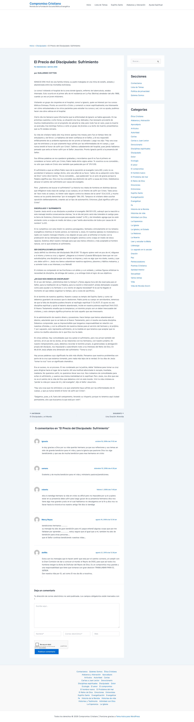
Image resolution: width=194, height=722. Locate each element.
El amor (134, 165)
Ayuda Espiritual (156, 5)
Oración (134, 253)
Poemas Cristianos (139, 266)
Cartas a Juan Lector (140, 140)
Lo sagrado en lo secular (141, 249)
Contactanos (136, 83)
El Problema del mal (139, 177)
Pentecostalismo (138, 262)
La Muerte (135, 237)
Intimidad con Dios (139, 217)
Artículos (135, 128)
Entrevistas (135, 189)
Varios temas (136, 278)
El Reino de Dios (138, 181)
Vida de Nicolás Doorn (140, 286)
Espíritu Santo (117, 5)
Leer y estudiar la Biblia (141, 241)
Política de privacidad (140, 91)
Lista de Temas (101, 5)
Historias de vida (138, 213)
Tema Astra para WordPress (128, 716)
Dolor (133, 157)
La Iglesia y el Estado (140, 229)
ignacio (45, 441)
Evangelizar (136, 201)
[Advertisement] (97, 27)
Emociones (135, 185)
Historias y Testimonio (88, 701)
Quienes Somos (137, 95)
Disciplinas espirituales (140, 149)
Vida (133, 282)
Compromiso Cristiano (45, 3)
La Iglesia (135, 225)
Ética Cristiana (137, 116)
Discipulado (136, 153)
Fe (132, 205)
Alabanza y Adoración (136, 5)
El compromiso (137, 169)
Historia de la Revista (140, 209)
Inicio (89, 5)
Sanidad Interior (137, 270)
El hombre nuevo (138, 173)
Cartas (134, 136)
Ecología (134, 161)
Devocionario (136, 144)
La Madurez (136, 233)
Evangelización (137, 197)
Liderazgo (135, 245)
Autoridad (135, 132)
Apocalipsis (136, 124)
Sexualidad (135, 274)
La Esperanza (136, 221)
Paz (132, 257)
